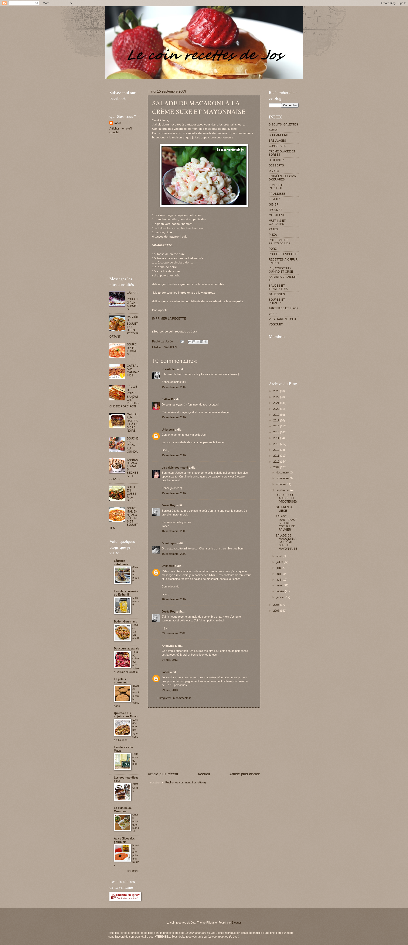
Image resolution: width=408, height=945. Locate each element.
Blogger (236, 922)
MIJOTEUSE (277, 215)
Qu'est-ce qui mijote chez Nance (126, 714)
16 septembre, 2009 (174, 531)
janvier (280, 597)
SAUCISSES (277, 294)
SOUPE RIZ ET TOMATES (132, 349)
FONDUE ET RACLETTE (277, 186)
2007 (276, 610)
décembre (282, 472)
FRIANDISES (277, 193)
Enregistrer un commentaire (174, 698)
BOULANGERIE (279, 135)
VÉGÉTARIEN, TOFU (282, 319)
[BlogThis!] (194, 342)
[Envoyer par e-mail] (190, 342)
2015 (276, 432)
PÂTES (273, 229)
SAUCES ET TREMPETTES (278, 287)
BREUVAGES (277, 140)
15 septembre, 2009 (174, 387)
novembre (282, 478)
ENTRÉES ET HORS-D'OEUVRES (282, 178)
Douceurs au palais (126, 648)
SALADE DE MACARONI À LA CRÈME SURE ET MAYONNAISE (286, 542)
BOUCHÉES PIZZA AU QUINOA (133, 445)
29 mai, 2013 (170, 690)
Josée (165, 672)
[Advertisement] (186, 80)
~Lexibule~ (169, 369)
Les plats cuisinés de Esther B (126, 593)
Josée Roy (168, 505)
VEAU (272, 313)
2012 (276, 449)
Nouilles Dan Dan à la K (135, 631)
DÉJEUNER (276, 160)
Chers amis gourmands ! (135, 823)
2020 (276, 408)
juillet (280, 562)
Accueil (204, 774)
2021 (276, 402)
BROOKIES (135, 788)
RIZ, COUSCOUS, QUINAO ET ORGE (281, 270)
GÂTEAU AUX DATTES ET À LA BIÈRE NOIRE (132, 422)
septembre (283, 490)
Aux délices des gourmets (124, 840)
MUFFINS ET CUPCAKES (277, 222)
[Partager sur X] (198, 342)
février (280, 591)
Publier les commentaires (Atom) (185, 782)
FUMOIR (274, 199)
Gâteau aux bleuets (135, 574)
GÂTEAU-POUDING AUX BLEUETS (132, 301)
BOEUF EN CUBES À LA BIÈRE (131, 494)
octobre (281, 484)
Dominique (169, 543)
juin (279, 567)
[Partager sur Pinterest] (206, 342)
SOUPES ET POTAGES (277, 301)
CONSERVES (277, 146)
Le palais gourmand (175, 467)
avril (279, 579)
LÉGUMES (275, 209)
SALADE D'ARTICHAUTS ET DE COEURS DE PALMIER (286, 523)
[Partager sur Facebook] (202, 342)
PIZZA (273, 234)
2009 (276, 467)
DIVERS (274, 170)
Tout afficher (133, 871)
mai (279, 573)
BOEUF (273, 129)
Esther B (167, 399)
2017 (276, 420)
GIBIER (273, 204)
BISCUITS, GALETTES (283, 124)
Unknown (168, 429)
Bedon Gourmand (125, 621)
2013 (276, 444)
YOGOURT (276, 324)
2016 (276, 426)
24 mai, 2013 (170, 659)
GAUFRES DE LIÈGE (285, 509)
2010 (276, 461)
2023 (276, 391)
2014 (276, 438)
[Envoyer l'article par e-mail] (182, 341)
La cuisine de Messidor (123, 809)
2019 (276, 414)
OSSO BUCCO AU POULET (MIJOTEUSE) (286, 498)
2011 (276, 455)
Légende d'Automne (121, 562)
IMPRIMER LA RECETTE (169, 318)
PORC (273, 248)
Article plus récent (163, 774)
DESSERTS (276, 165)
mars (279, 585)
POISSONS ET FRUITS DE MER (279, 242)
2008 (276, 604)
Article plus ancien (244, 774)
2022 (276, 397)
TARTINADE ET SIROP (283, 308)
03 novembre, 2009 (173, 633)
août (279, 556)
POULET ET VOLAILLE (283, 254)
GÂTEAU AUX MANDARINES (133, 370)
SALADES (170, 347)
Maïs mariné (135, 601)
